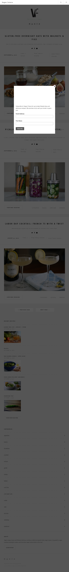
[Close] (54, 86)
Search (61, 2)
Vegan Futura (7, 2)
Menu (66, 2)
